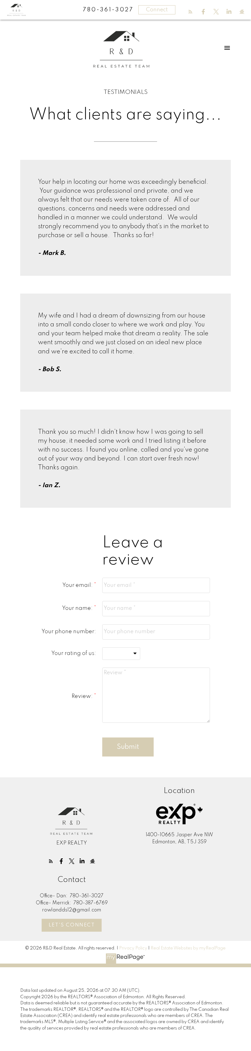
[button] (190, 11)
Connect (157, 10)
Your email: (78, 585)
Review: (83, 696)
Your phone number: (69, 631)
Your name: (78, 608)
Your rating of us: (73, 653)
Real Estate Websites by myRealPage (188, 948)
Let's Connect (72, 925)
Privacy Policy (133, 948)
